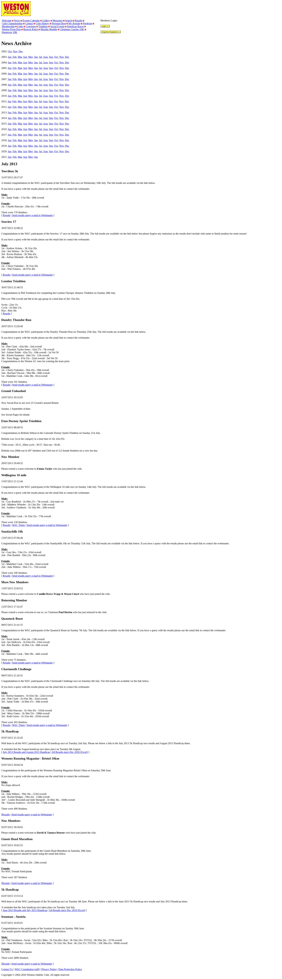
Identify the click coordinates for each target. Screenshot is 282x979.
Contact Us (7, 969)
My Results (74, 23)
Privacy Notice (49, 969)
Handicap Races (75, 26)
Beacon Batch (30, 29)
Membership (8, 26)
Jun (36, 57)
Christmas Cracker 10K (72, 29)
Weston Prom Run (11, 29)
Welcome (6, 20)
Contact (29, 23)
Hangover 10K (9, 32)
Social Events (57, 26)
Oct (10, 51)
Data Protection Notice (70, 969)
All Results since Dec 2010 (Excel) (70, 752)
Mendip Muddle (48, 29)
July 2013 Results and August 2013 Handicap (26, 752)
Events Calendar (31, 20)
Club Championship (12, 23)
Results (78, 20)
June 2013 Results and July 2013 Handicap (25, 910)
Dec (21, 51)
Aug (45, 57)
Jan (9, 57)
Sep (51, 57)
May (30, 57)
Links (20, 26)
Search (68, 20)
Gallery (46, 20)
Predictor (87, 23)
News (17, 20)
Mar (20, 57)
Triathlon (43, 26)
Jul (40, 57)
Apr (25, 57)
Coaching (31, 26)
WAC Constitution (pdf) (27, 969)
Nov (15, 51)
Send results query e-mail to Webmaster (32, 215)
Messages (58, 20)
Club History (42, 23)
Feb (14, 57)
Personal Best (59, 23)
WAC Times (18, 525)
